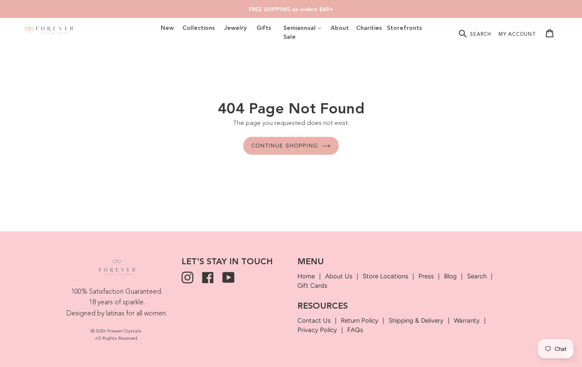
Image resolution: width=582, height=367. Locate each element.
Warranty (467, 320)
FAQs (355, 330)
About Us (338, 276)
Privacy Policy (317, 330)
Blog (450, 276)
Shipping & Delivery (416, 320)
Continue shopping (284, 145)
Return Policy (359, 320)
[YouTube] (228, 277)
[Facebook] (208, 277)
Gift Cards (312, 285)
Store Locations (385, 276)
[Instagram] (187, 277)
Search (477, 276)
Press (426, 276)
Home (306, 276)
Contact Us (314, 320)
